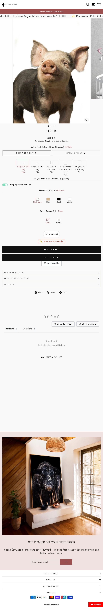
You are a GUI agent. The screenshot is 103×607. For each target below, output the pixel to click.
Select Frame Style (51, 190)
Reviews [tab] (10, 328)
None (48, 223)
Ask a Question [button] (64, 324)
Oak (48, 202)
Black (58, 202)
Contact (51, 592)
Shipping (48, 141)
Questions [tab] (27, 328)
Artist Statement (13, 273)
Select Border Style (51, 211)
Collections (51, 573)
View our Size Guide (53, 241)
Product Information (16, 278)
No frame (37, 202)
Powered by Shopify (51, 605)
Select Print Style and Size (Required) (51, 147)
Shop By (50, 580)
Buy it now (52, 257)
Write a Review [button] (89, 324)
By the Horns (51, 586)
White (69, 202)
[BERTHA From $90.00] (21, 419)
